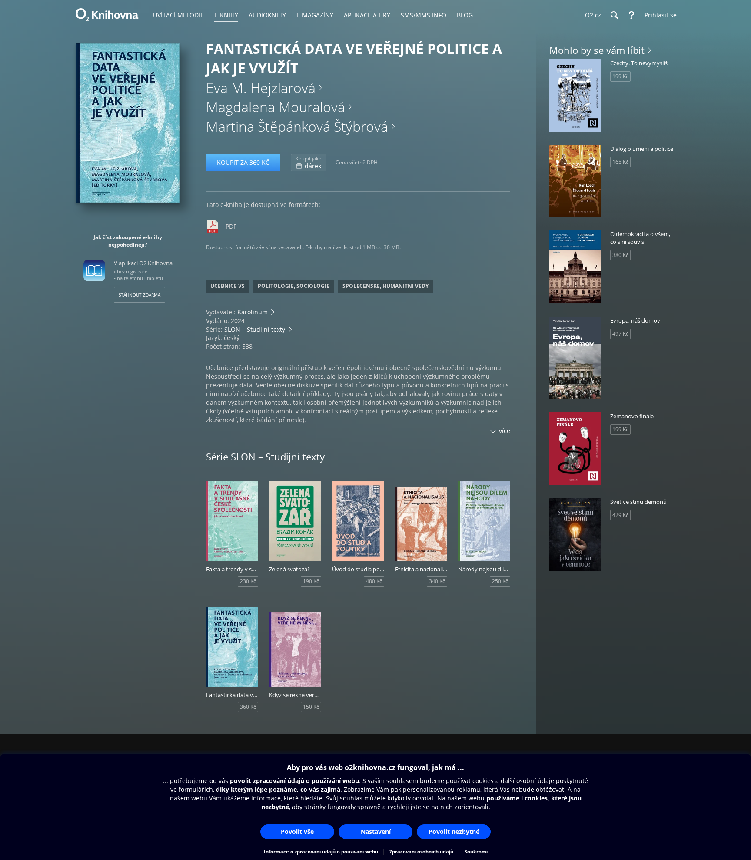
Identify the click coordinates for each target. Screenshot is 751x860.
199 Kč (620, 76)
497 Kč (620, 333)
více (504, 431)
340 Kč (437, 581)
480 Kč (374, 581)
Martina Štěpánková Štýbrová (297, 126)
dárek (309, 162)
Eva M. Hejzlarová (261, 87)
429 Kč (620, 515)
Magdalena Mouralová (275, 106)
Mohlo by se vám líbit (597, 50)
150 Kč (311, 706)
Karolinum (252, 312)
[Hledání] (614, 15)
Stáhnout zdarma (139, 295)
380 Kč (620, 255)
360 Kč (248, 706)
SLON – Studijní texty (254, 329)
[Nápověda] (631, 15)
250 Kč (500, 581)
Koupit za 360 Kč (243, 162)
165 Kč (620, 162)
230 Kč (248, 581)
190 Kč (311, 581)
